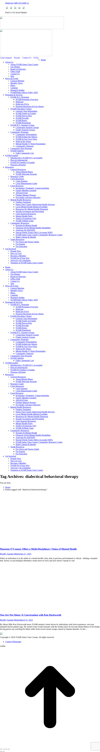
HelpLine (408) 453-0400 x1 (17, 3)
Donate (17, 58)
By (12, 554)
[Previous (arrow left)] (1, 751)
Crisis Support (6, 58)
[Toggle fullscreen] (6, 749)
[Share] (4, 749)
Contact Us (26, 58)
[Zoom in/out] (9, 749)
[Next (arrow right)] (4, 751)
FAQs (36, 58)
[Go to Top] (50, 746)
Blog (2, 554)
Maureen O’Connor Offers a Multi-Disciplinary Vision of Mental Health (38, 549)
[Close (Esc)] (1, 749)
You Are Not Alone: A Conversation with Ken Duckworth (30, 615)
